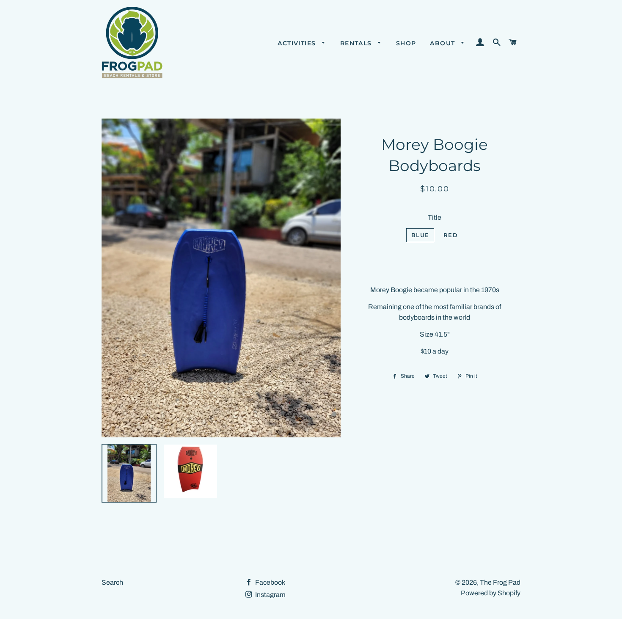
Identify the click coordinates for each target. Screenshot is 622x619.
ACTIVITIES (298, 43)
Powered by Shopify (490, 593)
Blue (420, 235)
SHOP (406, 43)
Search (112, 582)
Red (450, 235)
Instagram (270, 594)
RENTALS (357, 43)
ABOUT (443, 43)
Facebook (269, 582)
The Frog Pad (500, 582)
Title (434, 217)
